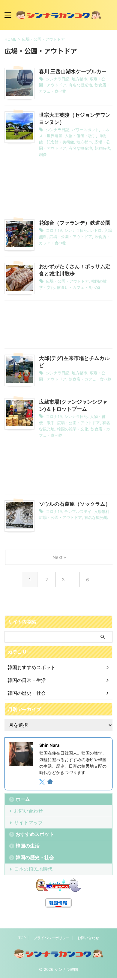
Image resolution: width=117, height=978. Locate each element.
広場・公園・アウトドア (70, 236)
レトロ (96, 230)
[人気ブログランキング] (58, 885)
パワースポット (85, 129)
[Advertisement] (58, 190)
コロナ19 (54, 230)
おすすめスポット (35, 834)
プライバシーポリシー (52, 938)
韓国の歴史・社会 (35, 857)
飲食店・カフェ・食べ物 (78, 287)
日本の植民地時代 (33, 869)
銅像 (43, 154)
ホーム (23, 799)
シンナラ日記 (57, 78)
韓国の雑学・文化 (72, 429)
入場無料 (102, 511)
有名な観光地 (80, 84)
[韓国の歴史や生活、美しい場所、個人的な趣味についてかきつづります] (58, 14)
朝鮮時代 (102, 148)
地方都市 (79, 78)
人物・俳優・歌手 (80, 135)
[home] (50, 782)
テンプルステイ (78, 511)
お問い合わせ (28, 811)
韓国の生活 (28, 846)
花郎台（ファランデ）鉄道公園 (74, 223)
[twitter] (42, 782)
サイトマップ (28, 822)
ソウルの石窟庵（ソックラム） (74, 504)
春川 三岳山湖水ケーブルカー (72, 71)
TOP (22, 938)
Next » (59, 557)
